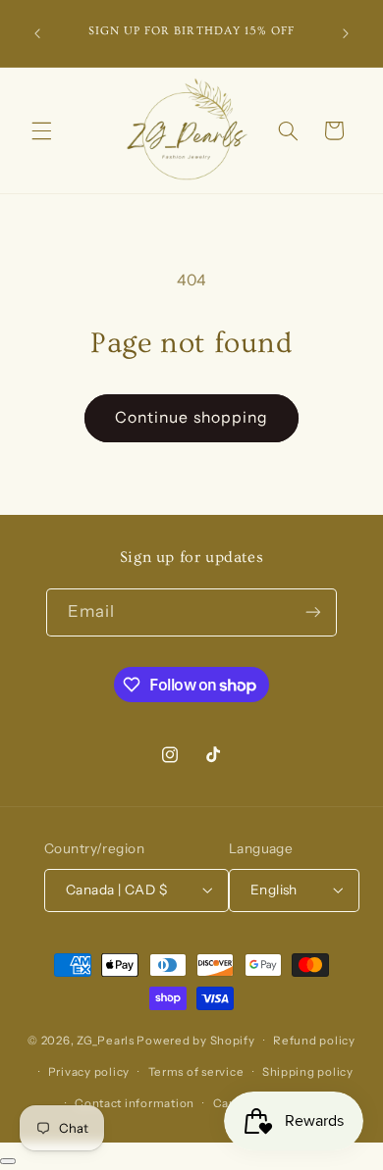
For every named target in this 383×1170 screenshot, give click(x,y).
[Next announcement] (345, 33)
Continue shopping (191, 417)
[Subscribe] (313, 612)
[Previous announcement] (37, 33)
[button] (41, 130)
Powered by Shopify (195, 1040)
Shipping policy (308, 1072)
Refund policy (314, 1040)
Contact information (134, 1103)
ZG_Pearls (106, 1040)
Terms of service (196, 1072)
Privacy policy (89, 1072)
